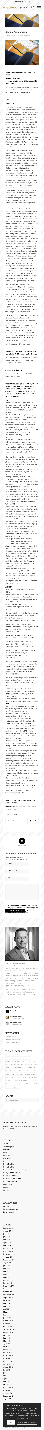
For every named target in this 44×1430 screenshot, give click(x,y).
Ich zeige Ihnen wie (10, 1181)
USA (13, 809)
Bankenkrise (20, 1055)
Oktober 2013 (8, 1326)
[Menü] (38, 7)
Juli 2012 (6, 1370)
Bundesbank (21, 1058)
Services (6, 1190)
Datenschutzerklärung (21, 905)
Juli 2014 (6, 1300)
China (28, 1058)
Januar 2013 (7, 1352)
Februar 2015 (8, 1280)
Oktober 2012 (8, 1361)
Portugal (17, 1077)
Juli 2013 (6, 1335)
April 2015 (7, 1274)
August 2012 (8, 1367)
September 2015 (9, 1260)
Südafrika (15, 1084)
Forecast (34, 807)
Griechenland (31, 1067)
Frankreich (34, 1064)
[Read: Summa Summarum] (7, 1012)
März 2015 (7, 1277)
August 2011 (8, 1399)
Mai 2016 (6, 1239)
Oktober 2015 (8, 1257)
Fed (22, 1064)
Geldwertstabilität (16, 1067)
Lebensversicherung (30, 1074)
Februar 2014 (8, 1315)
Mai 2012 (6, 1376)
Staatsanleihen (23, 1080)
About (5, 1144)
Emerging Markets (26, 1061)
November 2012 (9, 1358)
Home (5, 1161)
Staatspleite (32, 1080)
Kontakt (6, 1187)
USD (16, 809)
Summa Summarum (24, 35)
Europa (28, 807)
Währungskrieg (10, 1087)
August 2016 (8, 1231)
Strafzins (8, 1084)
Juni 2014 (6, 1303)
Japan (8, 1074)
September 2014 (9, 1294)
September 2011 (9, 1396)
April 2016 (7, 1242)
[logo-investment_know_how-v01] (18, 7)
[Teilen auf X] (13, 821)
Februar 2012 (8, 1384)
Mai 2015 (6, 1271)
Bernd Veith (7, 1149)
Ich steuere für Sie (9, 1175)
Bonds (14, 1058)
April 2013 (7, 1344)
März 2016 (7, 1245)
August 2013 (8, 1332)
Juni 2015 (6, 1268)
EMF (34, 1061)
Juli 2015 (6, 1266)
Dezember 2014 (9, 1286)
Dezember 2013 (9, 1321)
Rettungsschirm (25, 1077)
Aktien (16, 807)
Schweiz (8, 1080)
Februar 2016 (8, 1248)
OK (11, 1422)
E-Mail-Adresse (12, 871)
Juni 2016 (6, 1237)
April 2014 (7, 1309)
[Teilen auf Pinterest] (19, 821)
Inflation (28, 1071)
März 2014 (7, 1312)
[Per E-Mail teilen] (35, 821)
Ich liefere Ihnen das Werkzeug (14, 1170)
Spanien (15, 1080)
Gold (24, 1067)
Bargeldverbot (30, 1055)
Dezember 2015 (9, 1251)
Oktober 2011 (8, 1393)
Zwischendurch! (11, 1042)
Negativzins (9, 1077)
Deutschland (9, 1061)
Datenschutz (7, 1158)
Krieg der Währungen (17, 1074)
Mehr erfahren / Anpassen (26, 1422)
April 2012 (7, 1378)
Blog (5, 1152)
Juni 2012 (6, 1373)
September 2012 (9, 1364)
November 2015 (9, 1254)
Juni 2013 (6, 1338)
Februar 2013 (8, 1350)
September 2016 (9, 1228)
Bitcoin (8, 1058)
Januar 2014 (7, 1318)
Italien (34, 1071)
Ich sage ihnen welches (11, 1173)
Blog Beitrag (7, 1155)
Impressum (7, 1184)
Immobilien (9, 1071)
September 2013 (9, 1329)
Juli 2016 (6, 1234)
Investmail (9, 1036)
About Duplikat (8, 1147)
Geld (6, 809)
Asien (20, 807)
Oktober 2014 (8, 1292)
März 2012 (7, 1381)
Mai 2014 (6, 1306)
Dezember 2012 (9, 1355)
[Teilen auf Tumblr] (30, 821)
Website (10, 878)
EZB (18, 1064)
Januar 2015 (7, 1283)
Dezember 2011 (9, 1387)
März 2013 (7, 1347)
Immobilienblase (19, 1071)
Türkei (22, 1084)
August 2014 (8, 1297)
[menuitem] (33, 7)
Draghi (17, 1061)
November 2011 (9, 1390)
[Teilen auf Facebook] (8, 821)
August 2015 (8, 1263)
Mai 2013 (6, 1341)
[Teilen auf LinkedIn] (24, 821)
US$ (10, 809)
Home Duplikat (8, 1164)
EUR (24, 807)
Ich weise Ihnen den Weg (12, 1178)
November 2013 (9, 1323)
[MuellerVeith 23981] (22, 20)
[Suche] (33, 7)
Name (10, 863)
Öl (17, 1087)
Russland (34, 1077)
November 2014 (9, 1289)
